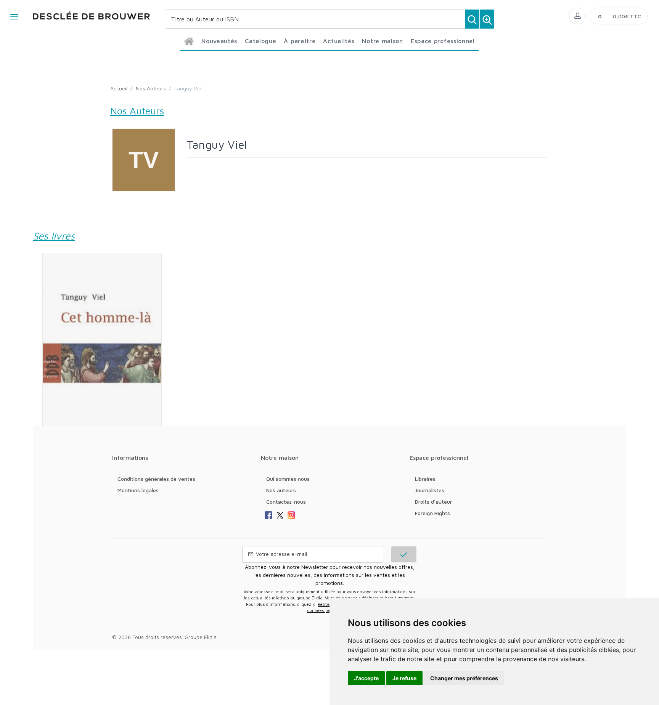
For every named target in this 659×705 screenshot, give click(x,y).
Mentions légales (138, 490)
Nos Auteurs (151, 88)
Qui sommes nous (288, 478)
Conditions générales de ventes (156, 478)
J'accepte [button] (366, 678)
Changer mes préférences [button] (464, 678)
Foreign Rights (432, 513)
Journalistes (429, 490)
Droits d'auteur (433, 501)
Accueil (118, 88)
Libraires (425, 478)
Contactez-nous (286, 501)
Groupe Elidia (201, 637)
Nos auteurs (281, 490)
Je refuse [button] (404, 678)
